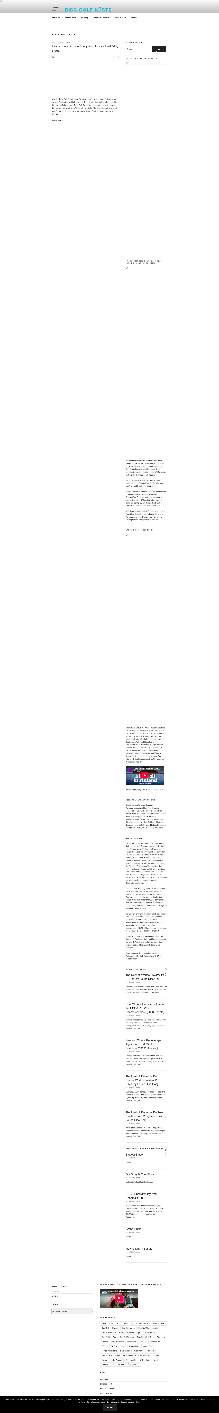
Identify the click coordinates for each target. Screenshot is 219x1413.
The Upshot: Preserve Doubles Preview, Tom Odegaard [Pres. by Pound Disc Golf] (146, 1116)
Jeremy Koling (134, 1346)
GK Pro (114, 1346)
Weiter (110, 1407)
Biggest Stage (134, 1154)
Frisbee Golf (155, 1341)
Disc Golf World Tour (145, 1337)
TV (113, 1364)
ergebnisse (131, 1341)
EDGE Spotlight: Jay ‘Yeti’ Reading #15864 (141, 1196)
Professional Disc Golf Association (144, 1149)
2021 (111, 1323)
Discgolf (115, 1328)
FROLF (105, 1346)
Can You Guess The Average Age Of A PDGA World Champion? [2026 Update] (143, 1044)
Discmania (161, 1337)
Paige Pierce (138, 1350)
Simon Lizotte (130, 1360)
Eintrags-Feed (106, 1383)
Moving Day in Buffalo (139, 1248)
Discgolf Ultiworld (136, 969)
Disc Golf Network (109, 1332)
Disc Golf (105, 1328)
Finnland (143, 1341)
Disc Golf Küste (88, 9)
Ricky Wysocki (116, 1360)
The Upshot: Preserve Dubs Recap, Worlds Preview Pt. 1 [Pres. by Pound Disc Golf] (143, 1080)
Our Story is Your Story (140, 1174)
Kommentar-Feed (107, 1388)
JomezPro (147, 1346)
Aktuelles (56, 17)
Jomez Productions (109, 1350)
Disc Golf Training (127, 1337)
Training (84, 17)
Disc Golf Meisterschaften (148, 1328)
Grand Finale (133, 1229)
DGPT (162, 1323)
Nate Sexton (125, 1350)
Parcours (150, 1350)
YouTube (120, 1364)
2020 (104, 1323)
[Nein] (216, 1404)
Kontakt (54, 1296)
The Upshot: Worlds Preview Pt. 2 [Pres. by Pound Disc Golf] (145, 977)
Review (104, 1360)
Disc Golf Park (149, 1332)
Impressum (55, 1291)
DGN (155, 1323)
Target (155, 1360)
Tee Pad (105, 1364)
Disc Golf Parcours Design (129, 1332)
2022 (118, 1323)
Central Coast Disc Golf (140, 1323)
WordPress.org (106, 1393)
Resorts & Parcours (101, 17)
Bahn (126, 1323)
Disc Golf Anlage (128, 1328)
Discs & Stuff (120, 17)
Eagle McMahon (117, 1341)
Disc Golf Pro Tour (109, 1337)
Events (134, 17)
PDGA (117, 1355)
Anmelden (104, 1379)
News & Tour (70, 17)
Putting (156, 1355)
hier (161, 956)
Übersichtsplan (134, 1364)
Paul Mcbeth (107, 1355)
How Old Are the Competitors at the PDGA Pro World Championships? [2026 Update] (145, 1008)
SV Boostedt (144, 1360)
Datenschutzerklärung (60, 1286)
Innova (122, 1346)
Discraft (105, 1341)
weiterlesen (57, 120)
